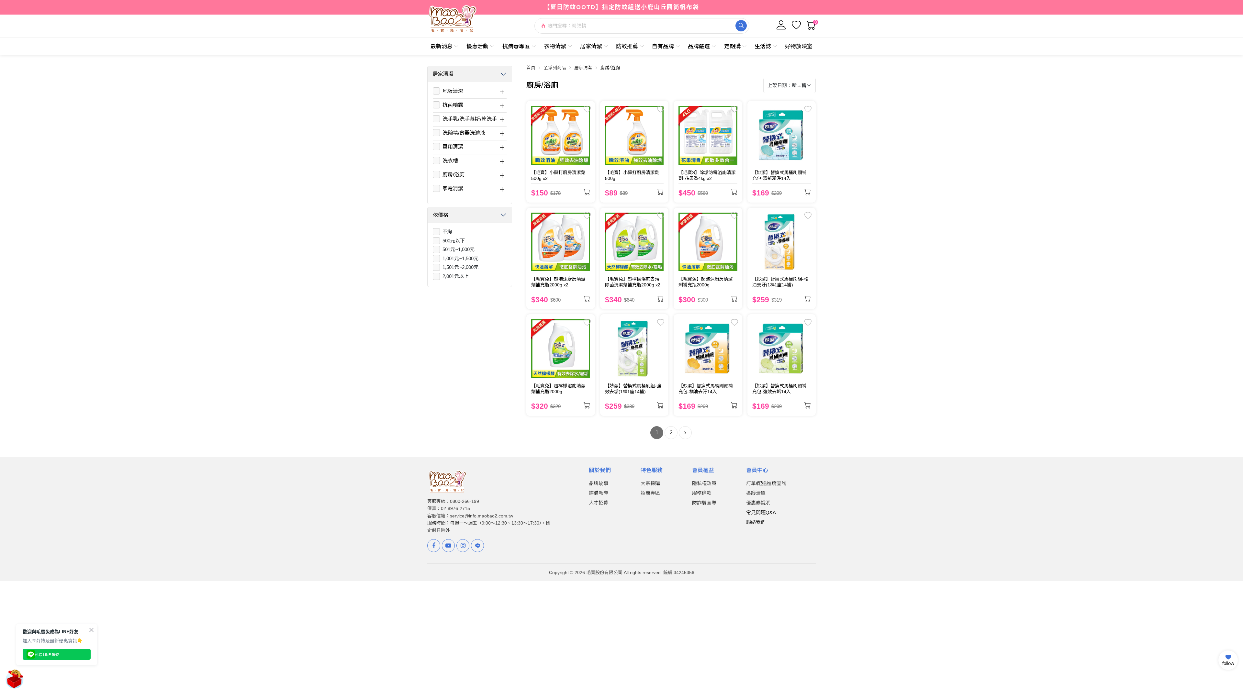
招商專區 (650, 493)
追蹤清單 (756, 493)
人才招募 (598, 502)
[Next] (685, 432)
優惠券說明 (758, 502)
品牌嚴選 (699, 46)
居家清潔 (591, 46)
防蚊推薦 (627, 46)
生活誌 (763, 46)
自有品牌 (663, 46)
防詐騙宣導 (704, 502)
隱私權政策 (704, 483)
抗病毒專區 (516, 46)
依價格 (440, 215)
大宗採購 (650, 483)
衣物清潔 (555, 46)
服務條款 (701, 493)
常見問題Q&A (761, 512)
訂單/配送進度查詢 (766, 483)
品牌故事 (598, 483)
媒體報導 (598, 493)
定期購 (732, 46)
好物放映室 (798, 46)
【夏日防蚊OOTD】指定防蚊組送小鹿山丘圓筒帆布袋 (621, 7)
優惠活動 (477, 46)
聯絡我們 (756, 522)
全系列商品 (554, 67)
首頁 (530, 67)
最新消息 (442, 46)
